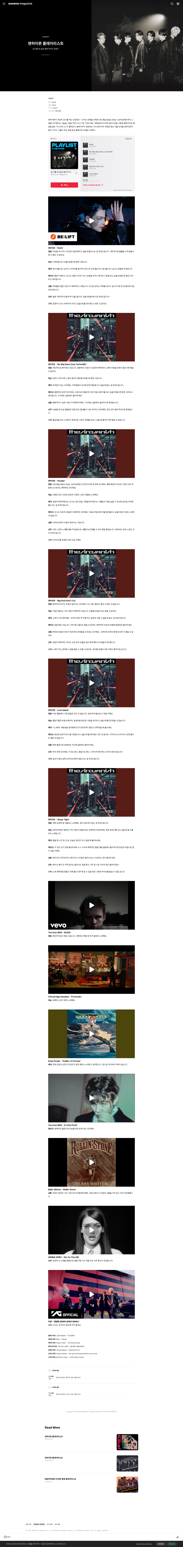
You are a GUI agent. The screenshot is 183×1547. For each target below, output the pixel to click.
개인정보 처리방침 (39, 1524)
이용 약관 (28, 1524)
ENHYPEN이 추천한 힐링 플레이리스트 (60, 1479)
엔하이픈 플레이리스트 (54, 1436)
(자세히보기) (61, 1544)
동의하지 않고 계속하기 (144, 1544)
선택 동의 (161, 1544)
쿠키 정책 (50, 1524)
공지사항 (57, 1524)
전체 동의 (172, 1544)
